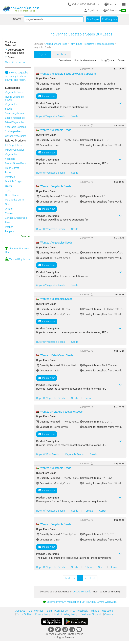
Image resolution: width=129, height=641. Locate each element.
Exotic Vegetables (15, 117)
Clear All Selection (15, 62)
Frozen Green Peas (15, 163)
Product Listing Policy (65, 614)
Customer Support (90, 614)
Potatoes (10, 176)
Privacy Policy (42, 614)
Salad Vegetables (14, 113)
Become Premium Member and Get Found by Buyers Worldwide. (82, 601)
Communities (36, 610)
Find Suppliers (109, 19)
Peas (8, 222)
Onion (8, 204)
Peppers (9, 231)
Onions (9, 208)
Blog (49, 610)
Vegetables (11, 104)
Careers (108, 614)
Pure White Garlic (14, 199)
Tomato (89, 510)
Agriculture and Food (57, 44)
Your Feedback (79, 610)
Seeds (8, 108)
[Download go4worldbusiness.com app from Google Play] (76, 621)
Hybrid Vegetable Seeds (14, 98)
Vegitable (10, 158)
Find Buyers (93, 19)
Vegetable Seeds (14, 92)
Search (17, 19)
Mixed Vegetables (15, 122)
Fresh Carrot (12, 167)
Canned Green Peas (16, 217)
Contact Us (61, 610)
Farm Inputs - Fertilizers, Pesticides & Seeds (92, 44)
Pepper (9, 226)
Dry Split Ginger (13, 181)
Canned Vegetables (15, 135)
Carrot (102, 510)
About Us (20, 610)
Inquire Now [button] (48, 96)
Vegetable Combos (15, 126)
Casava (9, 213)
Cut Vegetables (13, 131)
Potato (8, 172)
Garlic (8, 190)
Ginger (8, 186)
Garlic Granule (12, 195)
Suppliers (61, 54)
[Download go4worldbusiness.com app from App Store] (51, 621)
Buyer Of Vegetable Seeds (51, 116)
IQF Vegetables (13, 145)
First (67, 578)
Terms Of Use (24, 614)
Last (92, 578)
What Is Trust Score (101, 610)
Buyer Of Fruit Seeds (47, 454)
